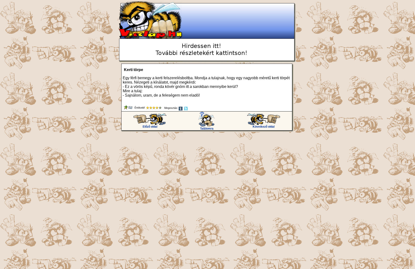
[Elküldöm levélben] (130, 108)
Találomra (207, 128)
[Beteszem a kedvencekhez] (126, 108)
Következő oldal (264, 126)
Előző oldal (150, 126)
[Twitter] (186, 109)
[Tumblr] (181, 109)
